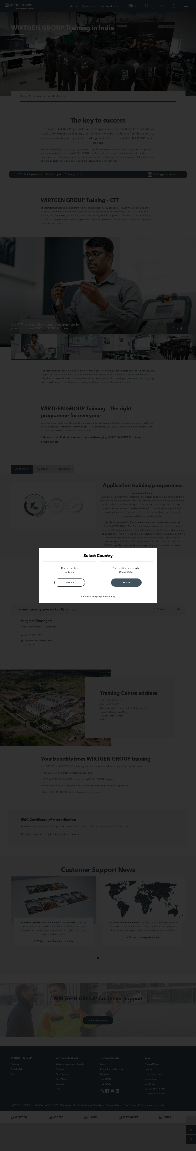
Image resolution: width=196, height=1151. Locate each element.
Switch (126, 582)
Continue (70, 582)
